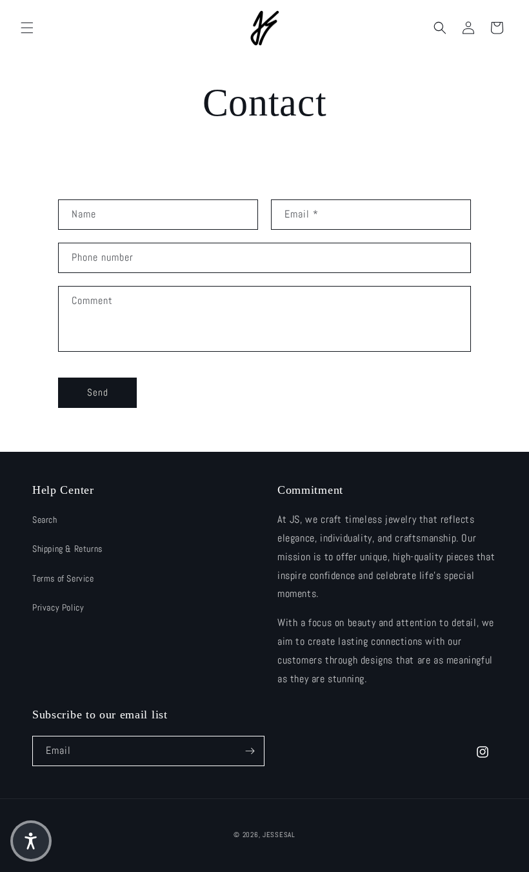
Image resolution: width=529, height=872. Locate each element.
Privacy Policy (58, 607)
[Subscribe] (249, 751)
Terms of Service (63, 578)
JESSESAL (279, 834)
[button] (27, 28)
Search (44, 519)
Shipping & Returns (67, 548)
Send (97, 392)
